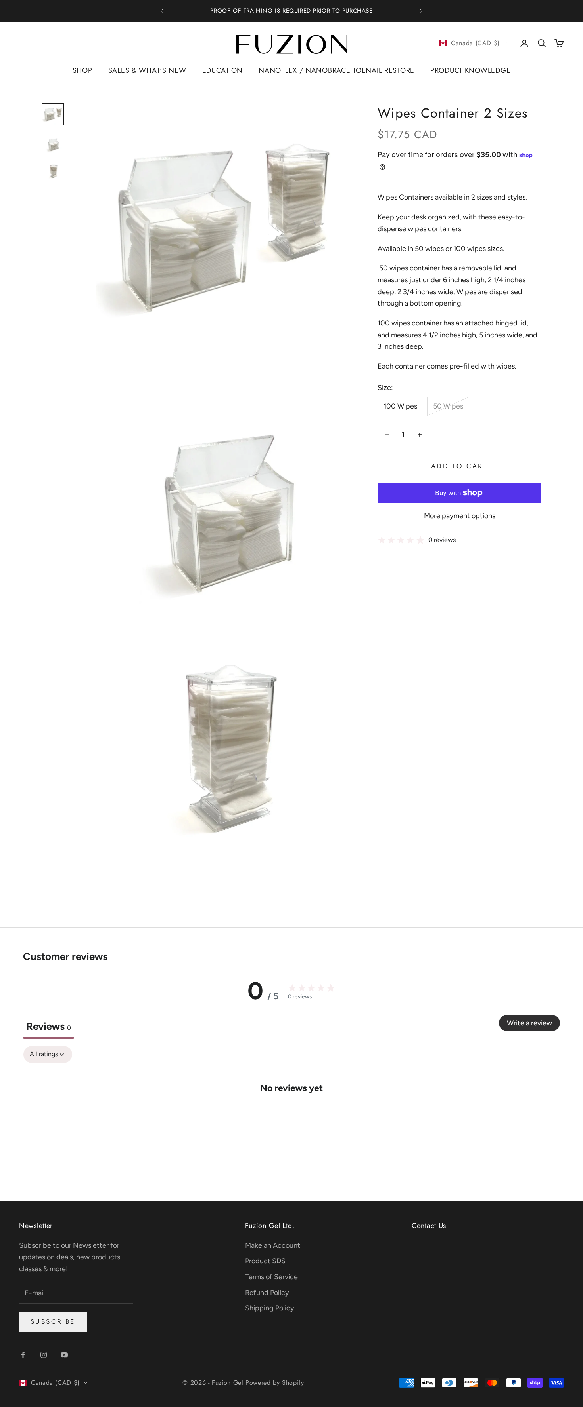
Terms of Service (271, 1276)
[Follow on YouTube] (64, 1355)
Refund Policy (267, 1292)
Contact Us (429, 1226)
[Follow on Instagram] (44, 1355)
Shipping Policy (269, 1308)
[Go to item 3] (53, 171)
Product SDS (265, 1261)
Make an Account (272, 1245)
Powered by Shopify (274, 1382)
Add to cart (459, 466)
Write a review (529, 1023)
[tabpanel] (291, 1112)
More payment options (459, 516)
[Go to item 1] (53, 114)
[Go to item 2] (53, 143)
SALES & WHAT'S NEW (147, 70)
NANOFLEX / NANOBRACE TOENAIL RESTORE (336, 70)
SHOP (82, 70)
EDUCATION (222, 70)
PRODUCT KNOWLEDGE (470, 70)
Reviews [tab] (48, 1026)
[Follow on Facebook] (23, 1355)
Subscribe (53, 1321)
